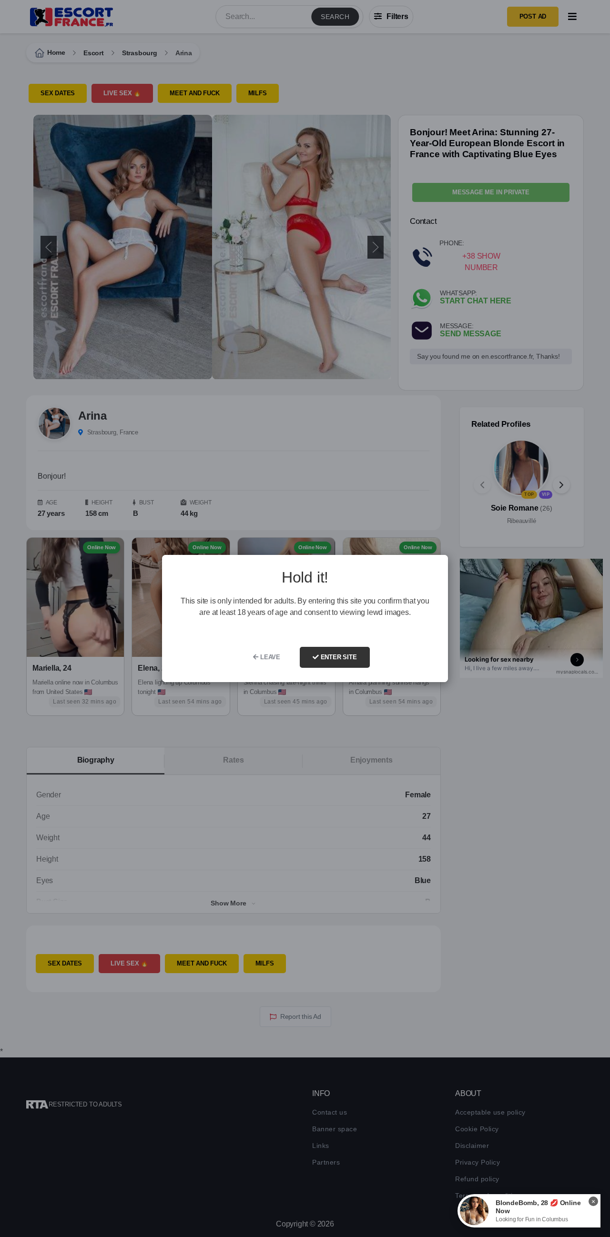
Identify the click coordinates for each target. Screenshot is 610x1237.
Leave (269, 657)
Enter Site (338, 657)
